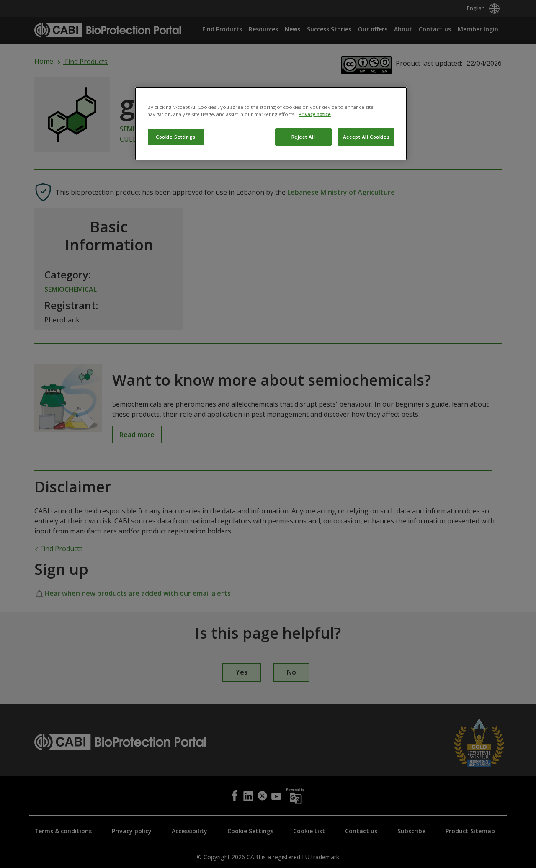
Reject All (303, 137)
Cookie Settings (176, 137)
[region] (271, 123)
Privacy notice (315, 114)
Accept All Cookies (366, 137)
